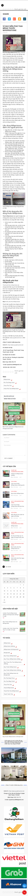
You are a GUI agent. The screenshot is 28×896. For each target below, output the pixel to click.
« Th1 (4, 602)
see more (8, 566)
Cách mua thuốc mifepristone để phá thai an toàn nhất (17, 506)
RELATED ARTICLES (9, 396)
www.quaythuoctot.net (16, 337)
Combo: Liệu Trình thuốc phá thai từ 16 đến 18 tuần (13, 747)
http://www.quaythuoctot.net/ (15, 345)
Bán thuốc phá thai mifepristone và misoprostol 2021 (16, 548)
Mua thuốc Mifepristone (17, 493)
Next (25, 399)
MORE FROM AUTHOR (10, 398)
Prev (23, 399)
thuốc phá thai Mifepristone (12, 301)
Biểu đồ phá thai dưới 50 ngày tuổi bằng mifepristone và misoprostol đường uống (17, 517)
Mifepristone (14, 526)
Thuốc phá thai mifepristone (10, 285)
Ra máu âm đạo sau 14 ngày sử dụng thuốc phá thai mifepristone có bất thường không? (17, 538)
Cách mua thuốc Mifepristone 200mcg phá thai (17, 485)
